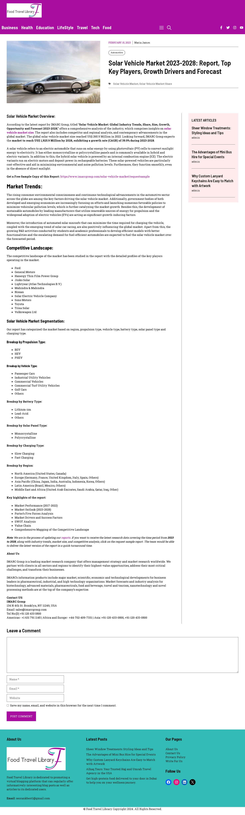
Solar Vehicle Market (125, 83)
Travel (82, 27)
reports (65, 537)
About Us (172, 749)
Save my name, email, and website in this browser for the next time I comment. (63, 705)
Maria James (142, 42)
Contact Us (173, 753)
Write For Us (174, 761)
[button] (169, 27)
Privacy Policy (176, 757)
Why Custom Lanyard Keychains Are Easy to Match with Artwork (212, 181)
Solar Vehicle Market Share (155, 83)
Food (107, 27)
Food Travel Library (20, 777)
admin (196, 137)
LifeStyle (65, 27)
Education (45, 27)
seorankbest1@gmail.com (33, 798)
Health (27, 27)
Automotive (117, 52)
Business (10, 27)
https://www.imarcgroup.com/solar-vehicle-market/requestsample (105, 176)
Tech (95, 27)
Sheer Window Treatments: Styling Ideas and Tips (119, 749)
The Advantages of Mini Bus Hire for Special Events (121, 754)
